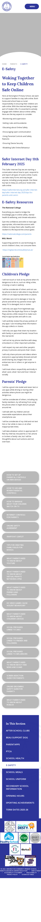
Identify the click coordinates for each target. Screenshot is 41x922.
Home (4, 64)
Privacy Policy (12, 874)
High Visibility (31, 873)
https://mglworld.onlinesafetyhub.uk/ (18, 250)
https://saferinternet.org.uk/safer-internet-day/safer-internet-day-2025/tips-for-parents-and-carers (20, 192)
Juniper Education (20, 871)
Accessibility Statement (13, 873)
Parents (13, 64)
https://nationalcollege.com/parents (16, 234)
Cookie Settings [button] (28, 874)
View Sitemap (36, 871)
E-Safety (24, 64)
